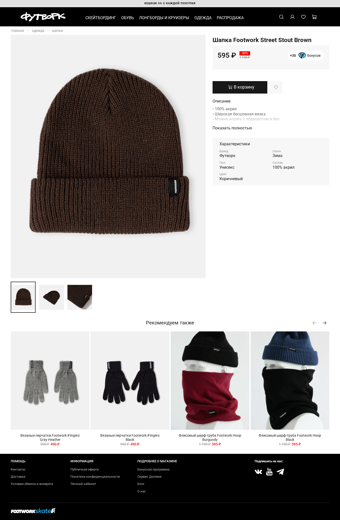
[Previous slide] (17, 156)
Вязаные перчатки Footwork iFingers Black (130, 437)
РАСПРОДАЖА (230, 17)
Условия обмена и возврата (32, 484)
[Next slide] (198, 156)
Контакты (18, 469)
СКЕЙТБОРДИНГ (100, 17)
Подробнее (305, 57)
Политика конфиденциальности (95, 476)
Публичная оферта (84, 469)
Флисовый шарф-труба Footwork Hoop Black (290, 437)
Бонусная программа (153, 469)
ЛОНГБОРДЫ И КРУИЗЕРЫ (164, 17)
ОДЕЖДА (203, 17)
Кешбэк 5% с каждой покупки (170, 3)
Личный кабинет (83, 484)
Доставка (18, 476)
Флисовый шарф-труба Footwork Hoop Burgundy (210, 437)
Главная (17, 31)
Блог (140, 484)
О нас (141, 491)
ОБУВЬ (127, 17)
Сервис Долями (149, 476)
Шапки (57, 31)
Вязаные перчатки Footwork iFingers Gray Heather (50, 437)
